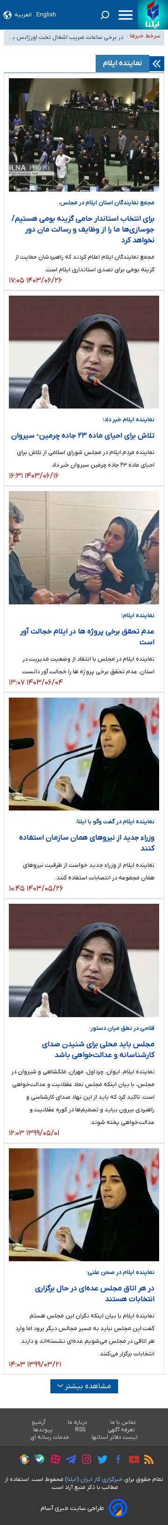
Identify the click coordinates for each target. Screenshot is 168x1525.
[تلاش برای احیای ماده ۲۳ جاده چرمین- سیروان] (84, 352)
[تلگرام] (68, 1461)
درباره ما (78, 1422)
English (46, 15)
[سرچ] (105, 15)
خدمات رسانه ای (49, 1437)
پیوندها (43, 1430)
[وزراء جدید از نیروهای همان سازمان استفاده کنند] (84, 754)
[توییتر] (100, 1461)
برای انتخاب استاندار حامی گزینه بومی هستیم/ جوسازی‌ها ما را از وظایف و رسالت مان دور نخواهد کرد (83, 229)
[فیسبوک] (116, 1460)
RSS (80, 1430)
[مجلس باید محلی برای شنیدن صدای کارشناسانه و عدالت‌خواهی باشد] (84, 960)
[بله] (37, 1460)
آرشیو (38, 1422)
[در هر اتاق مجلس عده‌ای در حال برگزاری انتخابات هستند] (84, 1205)
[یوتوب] (132, 1461)
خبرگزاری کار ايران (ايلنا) (94, 1479)
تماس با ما (123, 1422)
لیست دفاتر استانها (114, 1437)
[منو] (125, 15)
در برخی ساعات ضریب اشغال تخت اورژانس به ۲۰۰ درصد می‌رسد (66, 38)
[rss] (147, 1461)
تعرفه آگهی (121, 1430)
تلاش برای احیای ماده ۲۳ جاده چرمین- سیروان (82, 435)
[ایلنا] (153, 15)
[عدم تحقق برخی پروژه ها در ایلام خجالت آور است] (84, 547)
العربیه (23, 15)
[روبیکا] (22, 1460)
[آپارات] (53, 1460)
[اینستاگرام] (84, 1460)
